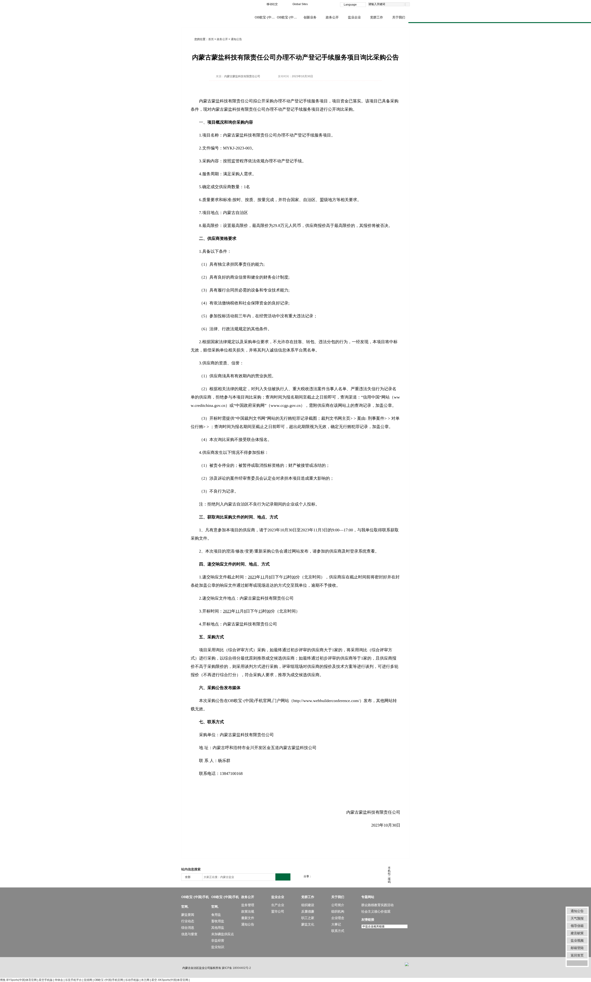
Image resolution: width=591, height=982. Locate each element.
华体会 (59, 980)
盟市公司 (277, 911)
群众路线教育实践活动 (377, 905)
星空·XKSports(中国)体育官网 (169, 980)
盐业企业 (354, 17)
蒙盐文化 (307, 924)
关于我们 (398, 17)
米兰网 (145, 980)
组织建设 (307, 905)
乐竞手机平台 (73, 980)
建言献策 (577, 933)
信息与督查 (189, 934)
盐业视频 (577, 940)
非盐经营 (217, 940)
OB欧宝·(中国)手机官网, (266, 17)
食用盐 (216, 915)
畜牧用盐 (217, 921)
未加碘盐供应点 (222, 934)
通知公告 (236, 39)
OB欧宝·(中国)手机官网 (108, 980)
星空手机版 (46, 980)
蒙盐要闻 (187, 915)
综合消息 (187, 927)
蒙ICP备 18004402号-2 (236, 968)
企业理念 (337, 918)
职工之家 (307, 918)
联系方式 (337, 931)
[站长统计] (407, 964)
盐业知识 (217, 947)
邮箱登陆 (577, 948)
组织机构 (337, 911)
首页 (211, 39)
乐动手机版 (132, 980)
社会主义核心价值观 (375, 911)
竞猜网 (88, 980)
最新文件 (247, 918)
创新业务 (310, 17)
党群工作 (376, 17)
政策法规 (247, 911)
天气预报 (577, 918)
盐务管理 (247, 905)
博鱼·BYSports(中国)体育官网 (18, 980)
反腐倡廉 (307, 911)
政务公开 (332, 17)
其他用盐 (217, 927)
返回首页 (577, 955)
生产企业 (277, 905)
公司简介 (337, 905)
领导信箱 (577, 926)
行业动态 (187, 921)
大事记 (336, 924)
